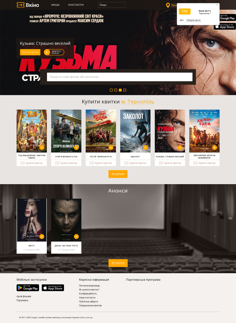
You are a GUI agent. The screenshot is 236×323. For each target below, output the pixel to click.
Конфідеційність (88, 293)
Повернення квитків (90, 305)
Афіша (55, 4)
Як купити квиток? (89, 289)
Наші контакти (87, 297)
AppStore (225, 26)
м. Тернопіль (137, 101)
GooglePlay (225, 17)
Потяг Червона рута (39, 43)
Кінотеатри (76, 4)
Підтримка (22, 300)
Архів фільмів (24, 296)
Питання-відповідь (89, 285)
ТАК (185, 11)
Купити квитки (30, 52)
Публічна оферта (88, 301)
